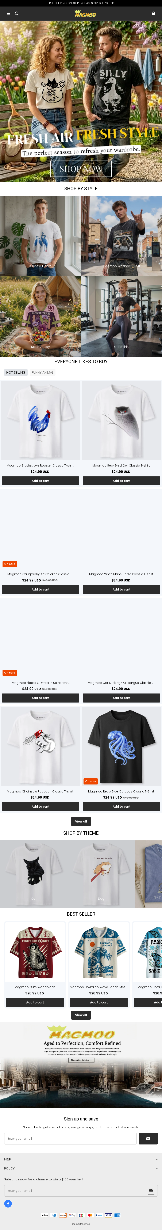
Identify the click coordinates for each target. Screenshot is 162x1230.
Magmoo (85, 1224)
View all (81, 821)
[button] (8, 13)
